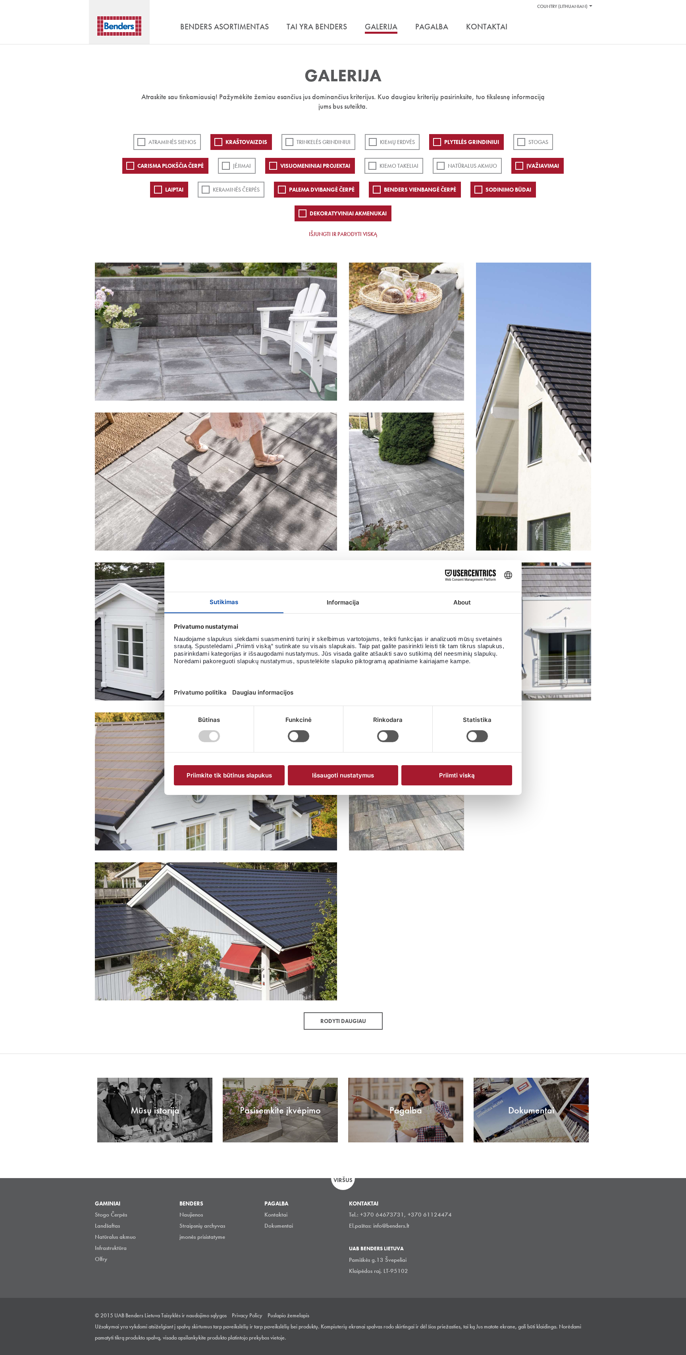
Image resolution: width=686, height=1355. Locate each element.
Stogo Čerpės (111, 1215)
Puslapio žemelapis (288, 1315)
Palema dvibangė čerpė (322, 189)
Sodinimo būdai (508, 189)
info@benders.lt (391, 1226)
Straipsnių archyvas (202, 1226)
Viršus (343, 1180)
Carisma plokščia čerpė (170, 165)
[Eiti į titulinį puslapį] (119, 26)
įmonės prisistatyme (202, 1237)
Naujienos (191, 1215)
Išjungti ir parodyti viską (343, 234)
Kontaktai (275, 1215)
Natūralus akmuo (472, 165)
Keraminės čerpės (236, 189)
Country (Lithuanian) (562, 6)
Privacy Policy (247, 1315)
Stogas (538, 142)
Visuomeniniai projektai (315, 165)
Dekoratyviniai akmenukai (348, 213)
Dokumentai (278, 1226)
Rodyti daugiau (343, 1021)
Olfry (101, 1259)
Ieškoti (585, 27)
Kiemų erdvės (397, 142)
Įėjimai (242, 165)
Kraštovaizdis (246, 142)
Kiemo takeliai (399, 165)
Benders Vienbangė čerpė (420, 189)
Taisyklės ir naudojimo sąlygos (194, 1315)
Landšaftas (107, 1226)
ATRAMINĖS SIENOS (172, 142)
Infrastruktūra (111, 1248)
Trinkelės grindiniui (324, 142)
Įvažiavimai (542, 165)
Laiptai (174, 189)
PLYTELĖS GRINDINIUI (471, 142)
